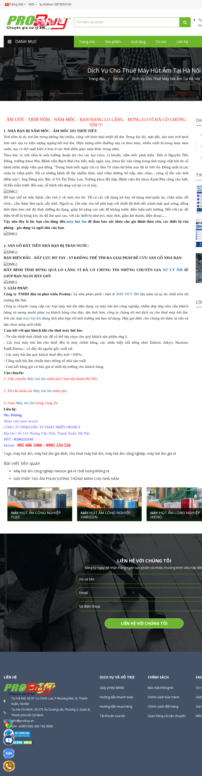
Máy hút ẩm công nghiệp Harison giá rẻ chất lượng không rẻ (61, 471)
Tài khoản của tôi (112, 716)
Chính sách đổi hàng (163, 706)
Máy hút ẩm (36, 379)
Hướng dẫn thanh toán (117, 697)
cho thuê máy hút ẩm (86, 453)
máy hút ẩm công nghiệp (125, 453)
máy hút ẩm (77, 221)
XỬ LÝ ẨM (173, 270)
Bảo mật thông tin (160, 687)
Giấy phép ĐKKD (112, 687)
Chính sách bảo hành (163, 697)
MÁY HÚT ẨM (128, 294)
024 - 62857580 (22, 726)
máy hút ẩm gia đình (50, 453)
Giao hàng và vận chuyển (166, 716)
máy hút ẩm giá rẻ (161, 453)
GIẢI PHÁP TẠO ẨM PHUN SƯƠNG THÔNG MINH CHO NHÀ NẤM (66, 478)
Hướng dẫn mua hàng (116, 706)
